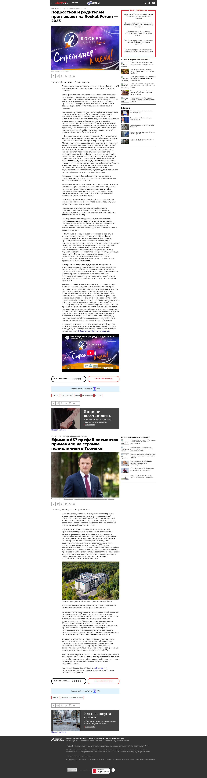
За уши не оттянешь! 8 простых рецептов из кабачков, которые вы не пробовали (143, 71)
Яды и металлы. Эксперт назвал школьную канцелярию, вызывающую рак (141, 463)
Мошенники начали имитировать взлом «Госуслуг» (141, 111)
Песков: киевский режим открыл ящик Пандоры (141, 118)
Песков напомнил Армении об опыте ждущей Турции (142, 132)
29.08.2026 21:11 (56, 436)
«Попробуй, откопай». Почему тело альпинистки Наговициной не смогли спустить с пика (142, 470)
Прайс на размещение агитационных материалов (106, 739)
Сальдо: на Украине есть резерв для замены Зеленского (142, 140)
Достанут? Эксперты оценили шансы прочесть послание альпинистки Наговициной (142, 78)
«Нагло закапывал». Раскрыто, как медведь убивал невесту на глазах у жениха (142, 85)
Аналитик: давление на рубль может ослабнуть (142, 125)
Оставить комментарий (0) (103, 379)
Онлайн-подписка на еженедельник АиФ (80, 741)
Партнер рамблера (84, 770)
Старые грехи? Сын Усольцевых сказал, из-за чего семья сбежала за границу (142, 99)
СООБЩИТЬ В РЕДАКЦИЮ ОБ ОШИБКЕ (117, 741)
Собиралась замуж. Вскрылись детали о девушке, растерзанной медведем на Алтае (141, 448)
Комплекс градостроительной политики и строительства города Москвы (89, 499)
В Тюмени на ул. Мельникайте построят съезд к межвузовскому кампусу (138, 33)
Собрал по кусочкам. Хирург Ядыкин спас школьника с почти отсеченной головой (142, 456)
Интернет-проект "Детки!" (60, 71)
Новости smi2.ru (58, 430)
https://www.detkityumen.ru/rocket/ (93, 331)
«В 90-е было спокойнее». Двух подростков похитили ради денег (141, 476)
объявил (99, 668)
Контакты (99, 741)
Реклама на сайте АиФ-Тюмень (76, 739)
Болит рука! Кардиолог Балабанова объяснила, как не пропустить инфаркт (138, 16)
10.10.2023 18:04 (56, 9)
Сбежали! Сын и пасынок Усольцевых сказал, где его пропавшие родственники (143, 441)
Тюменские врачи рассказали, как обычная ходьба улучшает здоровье (138, 50)
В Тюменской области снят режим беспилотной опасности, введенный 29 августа (138, 25)
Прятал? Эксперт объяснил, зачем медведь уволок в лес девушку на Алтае (141, 64)
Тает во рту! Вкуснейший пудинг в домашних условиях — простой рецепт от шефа (141, 92)
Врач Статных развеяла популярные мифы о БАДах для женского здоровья (138, 42)
